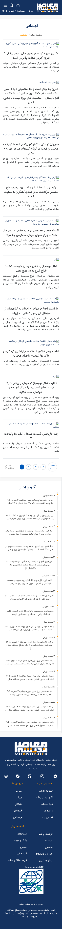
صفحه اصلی (36, 35)
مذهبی (49, 847)
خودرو (23, 847)
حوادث (49, 841)
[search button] (11, 5)
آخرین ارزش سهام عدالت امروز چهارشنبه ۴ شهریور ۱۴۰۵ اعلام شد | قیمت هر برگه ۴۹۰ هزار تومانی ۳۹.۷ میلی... (29, 501)
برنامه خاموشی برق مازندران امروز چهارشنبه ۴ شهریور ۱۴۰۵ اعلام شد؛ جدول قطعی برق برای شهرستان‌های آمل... (29, 628)
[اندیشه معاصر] (47, 8)
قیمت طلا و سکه (17, 860)
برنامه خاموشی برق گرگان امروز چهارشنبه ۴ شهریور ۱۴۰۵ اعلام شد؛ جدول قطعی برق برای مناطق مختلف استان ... (29, 708)
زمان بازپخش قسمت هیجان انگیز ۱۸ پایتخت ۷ (31, 436)
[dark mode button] (18, 5)
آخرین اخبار (27, 487)
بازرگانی (18, 804)
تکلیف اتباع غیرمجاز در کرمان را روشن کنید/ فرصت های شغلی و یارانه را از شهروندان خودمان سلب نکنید (31, 387)
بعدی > (52, 467)
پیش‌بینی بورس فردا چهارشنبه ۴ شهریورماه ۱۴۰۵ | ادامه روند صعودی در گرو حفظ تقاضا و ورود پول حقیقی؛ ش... (29, 517)
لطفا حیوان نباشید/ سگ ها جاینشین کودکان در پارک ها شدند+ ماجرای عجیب (31, 353)
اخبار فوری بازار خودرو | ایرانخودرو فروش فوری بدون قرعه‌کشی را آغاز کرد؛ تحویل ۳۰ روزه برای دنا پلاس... (29, 582)
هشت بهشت (24, 904)
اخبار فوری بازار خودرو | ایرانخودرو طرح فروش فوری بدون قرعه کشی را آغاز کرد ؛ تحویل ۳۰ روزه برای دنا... (29, 597)
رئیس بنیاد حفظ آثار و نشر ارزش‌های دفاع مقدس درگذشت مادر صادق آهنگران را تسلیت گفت (31, 192)
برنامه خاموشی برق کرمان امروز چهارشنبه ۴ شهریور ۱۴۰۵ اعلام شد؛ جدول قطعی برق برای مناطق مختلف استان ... (29, 677)
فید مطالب (47, 804)
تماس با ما (47, 817)
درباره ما (48, 811)
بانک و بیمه (20, 840)
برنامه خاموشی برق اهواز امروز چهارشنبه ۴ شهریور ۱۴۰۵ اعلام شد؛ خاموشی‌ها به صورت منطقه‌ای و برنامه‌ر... (29, 693)
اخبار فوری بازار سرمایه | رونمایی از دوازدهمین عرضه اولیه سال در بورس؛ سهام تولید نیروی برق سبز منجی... (29, 532)
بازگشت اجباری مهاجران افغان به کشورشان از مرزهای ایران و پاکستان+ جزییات (31, 311)
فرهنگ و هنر (46, 834)
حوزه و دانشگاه (44, 854)
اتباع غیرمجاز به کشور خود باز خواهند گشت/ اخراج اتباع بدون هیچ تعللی (31, 268)
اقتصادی (17, 811)
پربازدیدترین (46, 861)
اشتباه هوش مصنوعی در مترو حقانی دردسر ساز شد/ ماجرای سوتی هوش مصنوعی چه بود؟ (31, 232)
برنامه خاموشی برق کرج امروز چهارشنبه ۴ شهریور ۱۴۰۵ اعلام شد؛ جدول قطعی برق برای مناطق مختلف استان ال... (29, 645)
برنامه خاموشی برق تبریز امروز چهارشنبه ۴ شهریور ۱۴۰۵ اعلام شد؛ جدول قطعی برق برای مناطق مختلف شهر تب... (29, 662)
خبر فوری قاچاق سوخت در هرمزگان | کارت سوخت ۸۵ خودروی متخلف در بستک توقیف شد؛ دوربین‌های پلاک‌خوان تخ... (29, 565)
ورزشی (19, 798)
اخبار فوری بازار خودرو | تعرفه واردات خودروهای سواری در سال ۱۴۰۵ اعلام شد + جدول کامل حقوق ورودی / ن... (29, 548)
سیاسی (18, 791)
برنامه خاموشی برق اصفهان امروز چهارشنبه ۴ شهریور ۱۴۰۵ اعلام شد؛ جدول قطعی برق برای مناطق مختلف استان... (29, 724)
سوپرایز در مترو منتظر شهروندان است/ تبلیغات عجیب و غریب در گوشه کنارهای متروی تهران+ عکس (31, 148)
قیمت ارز (22, 854)
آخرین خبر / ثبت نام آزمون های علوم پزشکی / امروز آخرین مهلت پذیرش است (31, 55)
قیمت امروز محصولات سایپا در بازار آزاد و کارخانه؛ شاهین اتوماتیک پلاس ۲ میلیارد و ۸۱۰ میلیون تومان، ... (29, 613)
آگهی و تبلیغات (44, 798)
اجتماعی (17, 817)
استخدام (22, 834)
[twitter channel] (55, 776)
